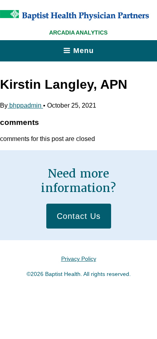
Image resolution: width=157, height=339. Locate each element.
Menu (83, 51)
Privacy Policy (78, 258)
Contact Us (79, 216)
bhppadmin (25, 105)
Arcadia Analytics (78, 32)
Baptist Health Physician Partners (74, 15)
